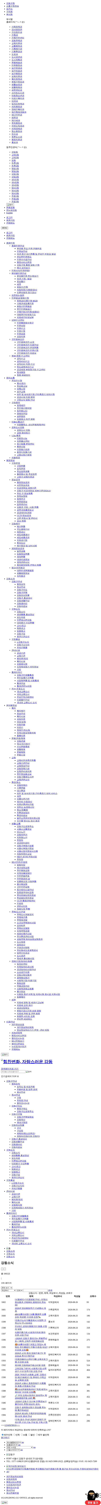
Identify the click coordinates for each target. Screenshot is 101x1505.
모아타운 (21, 925)
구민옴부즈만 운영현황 (27, 347)
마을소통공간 (18, 422)
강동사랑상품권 (24, 975)
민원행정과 (17, 65)
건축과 (15, 35)
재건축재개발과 (19, 112)
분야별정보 (11, 705)
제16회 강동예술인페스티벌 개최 (30, 1365)
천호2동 (15, 199)
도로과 (15, 54)
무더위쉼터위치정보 (26, 895)
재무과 (15, 117)
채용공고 (21, 628)
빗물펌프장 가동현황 (26, 881)
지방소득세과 (18, 126)
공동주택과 (17, 40)
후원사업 (21, 447)
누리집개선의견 (19, 1046)
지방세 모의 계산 (25, 1005)
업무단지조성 (23, 953)
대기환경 (21, 791)
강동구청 (10, 3)
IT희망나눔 (22, 438)
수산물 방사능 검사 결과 (28, 821)
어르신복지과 (18, 98)
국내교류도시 (23, 691)
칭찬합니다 (22, 411)
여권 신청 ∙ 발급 (24, 279)
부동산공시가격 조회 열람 (29, 1011)
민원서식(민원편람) (21, 270)
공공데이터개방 (24, 513)
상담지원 (21, 336)
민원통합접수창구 (25, 323)
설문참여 (21, 416)
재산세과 (16, 120)
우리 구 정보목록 (25, 493)
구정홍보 (16, 639)
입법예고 (21, 631)
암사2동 (15, 190)
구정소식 (16, 609)
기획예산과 (17, 49)
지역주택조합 (23, 931)
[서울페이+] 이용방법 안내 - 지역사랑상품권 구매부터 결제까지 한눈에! (31, 1302)
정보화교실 (22, 386)
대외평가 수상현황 (25, 623)
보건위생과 (17, 68)
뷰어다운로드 (18, 1044)
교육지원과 (17, 43)
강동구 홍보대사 (24, 598)
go (23, 1442)
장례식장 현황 (23, 909)
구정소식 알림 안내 (26, 400)
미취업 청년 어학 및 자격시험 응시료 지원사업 (38, 994)
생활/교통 (16, 824)
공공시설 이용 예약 (26, 397)
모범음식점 (22, 664)
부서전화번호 (12, 1493)
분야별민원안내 (19, 273)
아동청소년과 (18, 95)
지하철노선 (22, 837)
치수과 (15, 134)
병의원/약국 (22, 658)
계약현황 (21, 557)
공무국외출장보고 (25, 510)
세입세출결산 (23, 535)
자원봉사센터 (23, 441)
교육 (14, 757)
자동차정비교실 (24, 854)
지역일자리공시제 (25, 967)
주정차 (20, 840)
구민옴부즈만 (18, 339)
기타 (19, 669)
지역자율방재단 (24, 873)
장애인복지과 (18, 109)
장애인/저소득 (23, 730)
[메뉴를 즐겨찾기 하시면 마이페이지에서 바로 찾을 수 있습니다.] (2, 1269)
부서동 (9, 14)
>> (18, 1425)
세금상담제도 (23, 1008)
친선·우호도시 (18, 689)
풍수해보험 (22, 884)
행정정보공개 (23, 482)
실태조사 (21, 945)
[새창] (16, 1466)
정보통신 (21, 281)
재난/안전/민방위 (19, 862)
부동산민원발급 (24, 306)
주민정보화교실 (24, 774)
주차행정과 (17, 123)
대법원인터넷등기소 (26, 314)
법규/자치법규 (18, 568)
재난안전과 (17, 115)
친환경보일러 (23, 813)
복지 (14, 708)
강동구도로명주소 (25, 826)
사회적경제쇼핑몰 (25, 989)
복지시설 (21, 661)
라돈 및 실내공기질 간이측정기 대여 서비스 (37, 793)
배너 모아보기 (23, 268)
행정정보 (10, 460)
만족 (18, 1435)
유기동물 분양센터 (25, 444)
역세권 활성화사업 (25, 958)
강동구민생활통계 (25, 675)
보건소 (9, 9)
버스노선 (21, 832)
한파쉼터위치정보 (25, 898)
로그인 (9, 217)
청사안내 (21, 587)
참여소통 (10, 378)
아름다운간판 (23, 799)
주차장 (20, 859)
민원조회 (21, 334)
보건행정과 (17, 73)
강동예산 (16, 524)
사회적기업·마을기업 (26, 980)
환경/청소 (16, 782)
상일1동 (15, 174)
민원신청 (21, 331)
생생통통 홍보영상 (25, 614)
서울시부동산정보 (25, 848)
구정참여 (16, 403)
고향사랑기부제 (24, 455)
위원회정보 (22, 502)
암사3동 (15, 193)
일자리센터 (22, 964)
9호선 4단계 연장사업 (27, 857)
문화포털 (10, 207)
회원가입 (10, 220)
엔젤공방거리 (23, 986)
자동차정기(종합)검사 (27, 290)
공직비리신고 (23, 361)
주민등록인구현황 (25, 678)
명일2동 (15, 171)
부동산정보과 (18, 82)
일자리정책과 (18, 104)
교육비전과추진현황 (26, 760)
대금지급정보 (23, 559)
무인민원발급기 (24, 309)
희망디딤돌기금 (24, 452)
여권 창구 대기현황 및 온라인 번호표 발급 (36, 254)
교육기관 (21, 656)
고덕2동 (15, 157)
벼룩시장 (21, 389)
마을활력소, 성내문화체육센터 (31, 425)
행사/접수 (21, 383)
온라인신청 (17, 380)
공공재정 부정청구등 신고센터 (31, 369)
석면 (19, 796)
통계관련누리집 (24, 686)
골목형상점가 (23, 978)
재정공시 (21, 532)
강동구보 (21, 634)
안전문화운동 (23, 876)
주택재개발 (22, 920)
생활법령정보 (23, 573)
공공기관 (21, 653)
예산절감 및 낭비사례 (27, 546)
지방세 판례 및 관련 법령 (28, 1013)
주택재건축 (22, 917)
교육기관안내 (23, 763)
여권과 (15, 101)
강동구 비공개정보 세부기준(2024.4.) (34, 491)
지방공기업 (22, 540)
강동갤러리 (22, 603)
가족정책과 (17, 27)
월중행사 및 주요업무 (27, 474)
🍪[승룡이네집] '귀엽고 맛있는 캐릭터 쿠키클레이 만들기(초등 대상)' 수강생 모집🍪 (31, 1347)
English (9, 213)
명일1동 (15, 168)
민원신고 (21, 328)
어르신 (20, 727)
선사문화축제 (23, 746)
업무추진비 (22, 504)
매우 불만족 (43, 1435)
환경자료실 (22, 815)
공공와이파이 (23, 843)
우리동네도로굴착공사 (27, 950)
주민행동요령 (23, 870)
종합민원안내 (18, 246)
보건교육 (21, 392)
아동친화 (21, 724)
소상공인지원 (23, 972)
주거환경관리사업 (25, 936)
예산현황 (21, 526)
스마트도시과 (18, 93)
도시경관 (21, 956)
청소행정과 (17, 131)
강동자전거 (22, 835)
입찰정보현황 (23, 554)
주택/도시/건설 (18, 912)
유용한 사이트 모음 (26, 1016)
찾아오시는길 (18, 1038)
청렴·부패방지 (23, 375)
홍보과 (15, 142)
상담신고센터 (18, 320)
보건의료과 (17, 71)
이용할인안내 (23, 700)
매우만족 (8, 1435)
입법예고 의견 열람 (26, 419)
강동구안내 (17, 581)
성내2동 (15, 182)
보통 (25, 1435)
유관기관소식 (23, 636)
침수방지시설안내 (25, 890)
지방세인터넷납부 (25, 317)
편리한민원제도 (24, 257)
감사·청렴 (21, 521)
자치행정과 (17, 106)
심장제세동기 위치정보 (27, 667)
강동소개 (10, 579)
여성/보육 (21, 722)
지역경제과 (17, 129)
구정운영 (16, 463)
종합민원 (10, 243)
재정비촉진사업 (24, 934)
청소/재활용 (22, 810)
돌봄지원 (21, 735)
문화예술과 (17, 62)
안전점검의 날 (23, 879)
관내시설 (16, 650)
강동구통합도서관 (25, 777)
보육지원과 (17, 76)
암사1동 (15, 188)
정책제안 (21, 405)
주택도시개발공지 (25, 914)
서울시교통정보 (24, 829)
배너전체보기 (18, 1041)
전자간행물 (22, 647)
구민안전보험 (23, 887)
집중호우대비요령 (25, 892)
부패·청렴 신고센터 (21, 356)
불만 (33, 1435)
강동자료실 (22, 606)
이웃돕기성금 (23, 449)
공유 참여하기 (23, 433)
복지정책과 (17, 79)
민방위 (20, 903)
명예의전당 (22, 414)
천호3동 (15, 201)
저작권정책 (17, 1033)
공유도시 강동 (23, 430)
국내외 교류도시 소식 (27, 702)
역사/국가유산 (23, 744)
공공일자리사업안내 (26, 969)
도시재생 (21, 942)
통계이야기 (17, 672)
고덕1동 (15, 155)
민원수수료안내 (24, 259)
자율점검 (16, 458)
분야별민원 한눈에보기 (27, 276)
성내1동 (15, 179)
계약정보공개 (18, 548)
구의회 (9, 11)
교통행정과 (17, 46)
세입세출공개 (23, 537)
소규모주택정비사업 (26, 923)
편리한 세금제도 (24, 1019)
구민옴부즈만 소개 (25, 342)
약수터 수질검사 (24, 802)
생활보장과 (17, 84)
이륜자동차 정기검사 (26, 292)
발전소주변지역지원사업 (28, 818)
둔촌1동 (15, 163)
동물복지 (21, 997)
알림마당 (21, 865)
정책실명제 (22, 496)
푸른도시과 (17, 137)
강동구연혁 (22, 592)
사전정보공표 (23, 485)
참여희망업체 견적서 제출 (29, 565)
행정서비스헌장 (24, 262)
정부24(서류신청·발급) (27, 301)
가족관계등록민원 (25, 303)
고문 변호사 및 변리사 (27, 518)
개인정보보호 (18, 1024)
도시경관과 (17, 57)
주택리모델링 (23, 928)
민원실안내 (22, 251)
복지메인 (21, 711)
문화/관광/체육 (18, 738)
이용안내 (10, 1022)
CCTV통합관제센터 (26, 901)
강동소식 (21, 612)
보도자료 (21, 617)
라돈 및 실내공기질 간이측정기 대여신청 (36, 394)
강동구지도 (22, 590)
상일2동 (15, 177)
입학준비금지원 (24, 771)
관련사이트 (22, 906)
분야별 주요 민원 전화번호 (29, 248)
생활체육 (21, 749)
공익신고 (21, 358)
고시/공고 (21, 625)
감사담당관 (17, 29)
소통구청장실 (12, 6)
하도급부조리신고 (25, 367)
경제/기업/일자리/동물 (22, 961)
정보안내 (21, 713)
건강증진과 (17, 32)
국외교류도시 (23, 694)
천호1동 (15, 196)
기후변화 (21, 788)
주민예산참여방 (24, 408)
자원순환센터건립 (25, 804)
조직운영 (21, 469)
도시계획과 (17, 60)
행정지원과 (17, 140)
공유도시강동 (18, 427)
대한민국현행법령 (25, 570)
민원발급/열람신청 (20, 298)
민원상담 (21, 325)
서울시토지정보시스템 (27, 851)
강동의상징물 (23, 595)
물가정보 (21, 991)
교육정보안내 (23, 766)
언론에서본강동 (24, 620)
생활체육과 (17, 87)
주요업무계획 (23, 471)
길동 (14, 160)
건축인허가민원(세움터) (28, 312)
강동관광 (21, 741)
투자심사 (21, 543)
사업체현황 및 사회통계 (28, 680)
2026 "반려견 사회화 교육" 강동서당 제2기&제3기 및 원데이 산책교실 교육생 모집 (30, 1377)
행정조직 (21, 584)
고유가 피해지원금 (25, 477)
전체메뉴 (10, 223)
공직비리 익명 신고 (26, 364)
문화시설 (21, 755)
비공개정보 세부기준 (26, 488)
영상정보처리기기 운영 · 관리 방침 (33, 1030)
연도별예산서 (23, 529)
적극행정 (21, 372)
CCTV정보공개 (24, 515)
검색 (50, 1290)
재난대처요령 (23, 868)
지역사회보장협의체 (26, 733)
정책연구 (21, 499)
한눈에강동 (11, 210)
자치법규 (21, 576)
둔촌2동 (15, 166)
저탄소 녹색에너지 (25, 807)
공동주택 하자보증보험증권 (30, 939)
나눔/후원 (16, 436)
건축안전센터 (18, 38)
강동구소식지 (23, 645)
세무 (19, 284)
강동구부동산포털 (25, 846)
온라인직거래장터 (25, 697)
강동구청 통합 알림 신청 (28, 265)
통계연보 (21, 683)
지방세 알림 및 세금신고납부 (30, 1002)
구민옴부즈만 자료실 (26, 353)
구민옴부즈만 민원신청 (27, 350)
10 (15, 1425)
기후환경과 (17, 51)
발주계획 (21, 551)
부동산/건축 (22, 287)
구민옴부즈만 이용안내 (27, 345)
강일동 (15, 152)
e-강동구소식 (23, 642)
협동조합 (21, 983)
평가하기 (5, 1437)
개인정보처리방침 (25, 1027)
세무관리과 (17, 90)
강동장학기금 (23, 769)
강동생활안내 (23, 601)
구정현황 (21, 466)
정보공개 (16, 480)
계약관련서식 (23, 562)
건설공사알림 (23, 947)
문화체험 (21, 752)
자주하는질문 (18, 295)
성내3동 (15, 185)
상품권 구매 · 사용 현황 (28, 507)
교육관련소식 (23, 780)
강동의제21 (22, 785)
